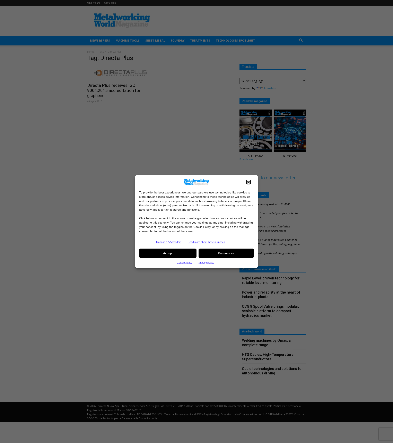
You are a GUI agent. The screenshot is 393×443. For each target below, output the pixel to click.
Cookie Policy (184, 262)
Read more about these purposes (206, 242)
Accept (168, 253)
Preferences (226, 253)
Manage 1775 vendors (168, 242)
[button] (248, 182)
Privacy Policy (206, 262)
